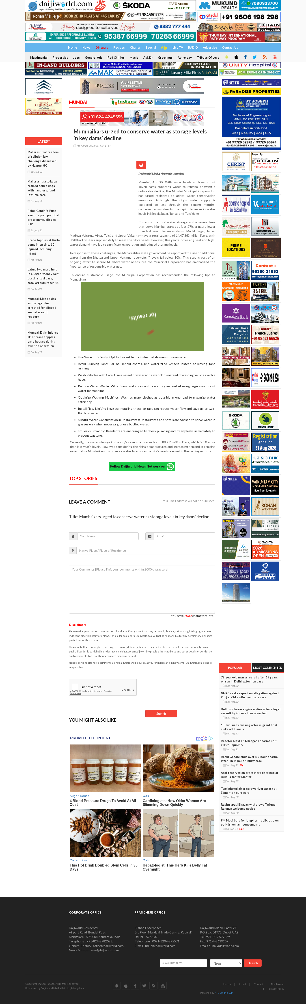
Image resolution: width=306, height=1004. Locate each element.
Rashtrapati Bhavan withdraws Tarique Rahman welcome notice (248, 806)
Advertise (210, 47)
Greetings (165, 57)
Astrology (185, 57)
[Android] (226, 57)
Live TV (177, 47)
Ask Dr (148, 57)
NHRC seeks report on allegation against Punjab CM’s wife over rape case (250, 695)
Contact (258, 984)
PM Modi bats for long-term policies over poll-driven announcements (250, 822)
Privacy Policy (276, 988)
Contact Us (230, 47)
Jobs (76, 57)
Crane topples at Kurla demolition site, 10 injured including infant (44, 246)
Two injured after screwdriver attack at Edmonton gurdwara (249, 790)
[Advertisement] (103, 201)
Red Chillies (116, 57)
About (242, 984)
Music (134, 57)
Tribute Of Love (208, 57)
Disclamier (277, 984)
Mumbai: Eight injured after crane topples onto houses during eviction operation (43, 339)
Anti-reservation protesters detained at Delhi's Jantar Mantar (249, 775)
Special (151, 47)
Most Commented (267, 667)
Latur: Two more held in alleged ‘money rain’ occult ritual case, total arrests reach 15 (43, 276)
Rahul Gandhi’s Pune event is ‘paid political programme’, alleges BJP (43, 217)
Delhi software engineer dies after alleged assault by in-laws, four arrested (251, 711)
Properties (60, 57)
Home (227, 984)
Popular (235, 667)
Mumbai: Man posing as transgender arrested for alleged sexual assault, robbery (42, 307)
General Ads (93, 57)
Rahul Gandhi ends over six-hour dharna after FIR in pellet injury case (249, 759)
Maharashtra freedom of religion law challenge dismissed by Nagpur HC (43, 158)
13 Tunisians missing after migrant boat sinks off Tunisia (249, 727)
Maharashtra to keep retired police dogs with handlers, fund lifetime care (42, 188)
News (86, 47)
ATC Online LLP (224, 992)
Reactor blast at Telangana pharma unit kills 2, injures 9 (249, 743)
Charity (135, 47)
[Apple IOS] (236, 57)
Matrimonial (38, 57)
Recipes (119, 47)
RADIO (193, 47)
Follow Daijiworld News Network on (138, 466)
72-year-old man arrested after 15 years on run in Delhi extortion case (249, 679)
